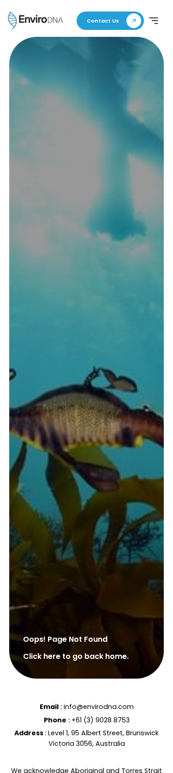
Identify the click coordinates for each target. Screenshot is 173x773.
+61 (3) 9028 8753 (101, 720)
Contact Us (103, 20)
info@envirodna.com (99, 706)
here (51, 656)
